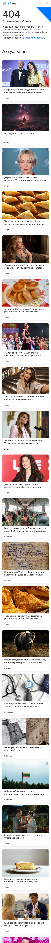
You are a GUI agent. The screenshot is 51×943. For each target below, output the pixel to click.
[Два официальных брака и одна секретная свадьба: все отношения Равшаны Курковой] (25, 475)
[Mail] (9, 3)
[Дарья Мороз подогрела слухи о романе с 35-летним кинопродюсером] (25, 168)
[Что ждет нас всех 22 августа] (25, 124)
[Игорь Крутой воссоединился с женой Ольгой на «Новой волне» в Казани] (25, 80)
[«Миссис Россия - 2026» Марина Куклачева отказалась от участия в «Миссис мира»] (25, 343)
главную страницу (34, 37)
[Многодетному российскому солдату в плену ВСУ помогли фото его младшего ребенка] (25, 518)
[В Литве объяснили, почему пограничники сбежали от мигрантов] (25, 782)
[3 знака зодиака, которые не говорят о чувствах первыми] (25, 825)
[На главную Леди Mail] (15, 3)
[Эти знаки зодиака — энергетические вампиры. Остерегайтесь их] (25, 387)
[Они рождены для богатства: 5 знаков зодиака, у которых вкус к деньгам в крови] (25, 255)
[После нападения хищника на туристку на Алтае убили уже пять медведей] (25, 650)
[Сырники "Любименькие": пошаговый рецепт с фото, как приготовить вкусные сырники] (25, 299)
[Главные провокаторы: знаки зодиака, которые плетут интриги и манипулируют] (25, 913)
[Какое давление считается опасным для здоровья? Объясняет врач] (25, 694)
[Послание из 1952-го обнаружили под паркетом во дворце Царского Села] (25, 562)
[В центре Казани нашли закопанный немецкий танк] (25, 738)
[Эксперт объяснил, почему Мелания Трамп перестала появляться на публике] (25, 431)
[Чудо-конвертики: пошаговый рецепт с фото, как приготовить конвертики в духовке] (25, 212)
